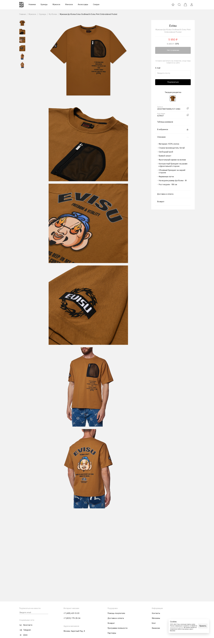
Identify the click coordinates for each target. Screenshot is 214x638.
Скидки (96, 4)
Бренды (44, 4)
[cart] (185, 4)
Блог (154, 623)
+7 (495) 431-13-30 (71, 613)
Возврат (111, 623)
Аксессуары (83, 4)
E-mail (157, 68)
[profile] (191, 4)
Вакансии (156, 628)
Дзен (25, 635)
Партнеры (112, 633)
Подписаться (173, 82)
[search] (179, 4)
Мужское (56, 4)
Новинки (32, 4)
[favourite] (173, 4)
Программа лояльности (117, 628)
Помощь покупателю (116, 613)
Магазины (156, 618)
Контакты (156, 613)
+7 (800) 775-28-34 (72, 618)
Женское (69, 4)
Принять (202, 626)
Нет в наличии (173, 50)
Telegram (27, 630)
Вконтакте (27, 625)
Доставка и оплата (116, 618)
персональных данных (176, 627)
